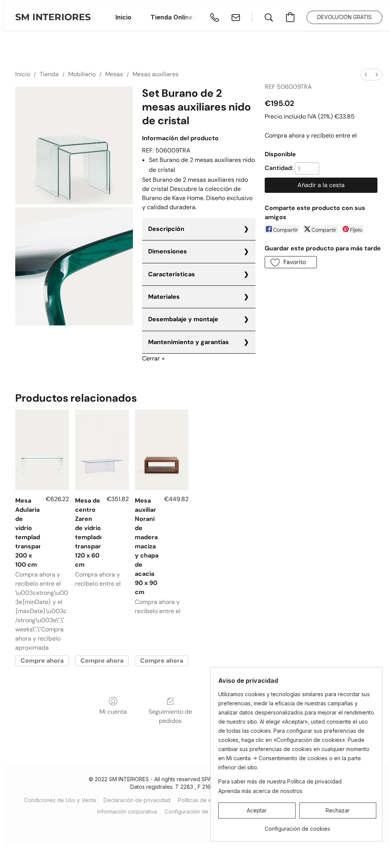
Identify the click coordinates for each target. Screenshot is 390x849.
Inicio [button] (123, 17)
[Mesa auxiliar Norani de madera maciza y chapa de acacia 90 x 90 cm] (162, 450)
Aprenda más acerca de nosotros (260, 791)
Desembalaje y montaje (183, 319)
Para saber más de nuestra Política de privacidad (280, 781)
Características (171, 274)
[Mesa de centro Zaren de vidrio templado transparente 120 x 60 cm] (102, 450)
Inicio (22, 74)
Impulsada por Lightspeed (199, 825)
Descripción (166, 229)
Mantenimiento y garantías (188, 342)
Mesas (114, 74)
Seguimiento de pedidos (170, 716)
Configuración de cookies (197, 811)
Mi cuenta (113, 712)
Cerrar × (153, 358)
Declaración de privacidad (137, 800)
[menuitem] (366, 74)
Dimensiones (167, 251)
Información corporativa (127, 811)
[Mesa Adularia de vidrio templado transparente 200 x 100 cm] (42, 450)
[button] (53, 17)
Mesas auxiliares (156, 74)
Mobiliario (82, 74)
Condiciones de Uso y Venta (60, 800)
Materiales (164, 297)
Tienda (49, 74)
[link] (297, 826)
